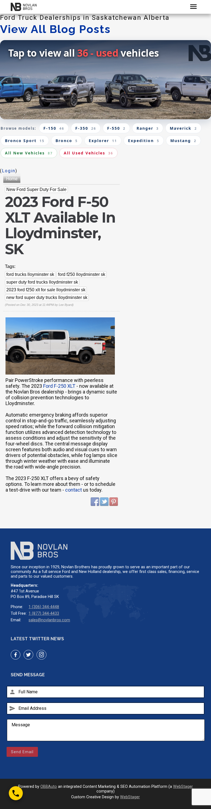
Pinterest (113, 501)
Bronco (66, 140)
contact (73, 490)
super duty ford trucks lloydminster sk (42, 282)
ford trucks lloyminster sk (30, 274)
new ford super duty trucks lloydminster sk (46, 297)
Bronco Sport (25, 140)
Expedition (143, 140)
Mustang (183, 140)
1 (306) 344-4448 (44, 607)
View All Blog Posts (55, 29)
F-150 (53, 128)
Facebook (95, 501)
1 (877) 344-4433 (44, 613)
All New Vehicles (29, 153)
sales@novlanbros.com (49, 620)
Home (12, 178)
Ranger (148, 128)
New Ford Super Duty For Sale (36, 189)
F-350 (85, 128)
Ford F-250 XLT (59, 386)
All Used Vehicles (88, 153)
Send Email (22, 752)
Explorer (103, 140)
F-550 (116, 128)
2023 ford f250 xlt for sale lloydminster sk (45, 289)
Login (8, 170)
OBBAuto (48, 786)
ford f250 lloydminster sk (81, 274)
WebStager (183, 786)
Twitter (104, 501)
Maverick (183, 128)
